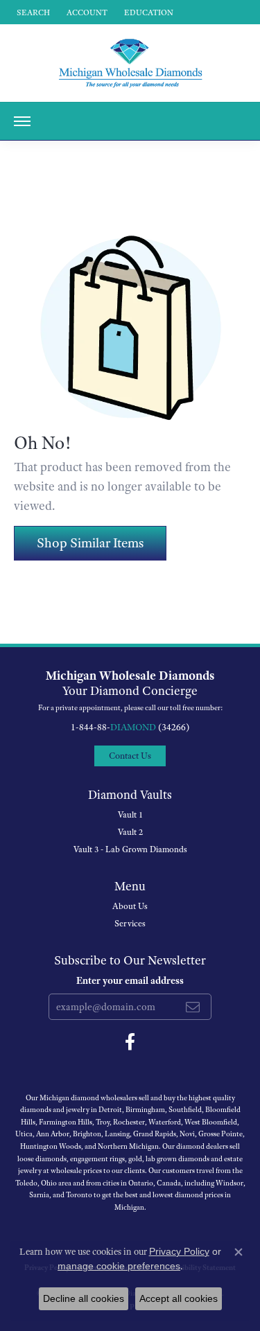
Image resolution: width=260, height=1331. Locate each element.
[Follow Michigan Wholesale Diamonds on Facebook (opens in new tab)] (130, 1042)
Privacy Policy (179, 1251)
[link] (147, 12)
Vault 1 (130, 814)
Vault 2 (130, 832)
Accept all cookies (178, 1298)
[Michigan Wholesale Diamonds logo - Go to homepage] (130, 63)
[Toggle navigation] (22, 121)
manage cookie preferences (119, 1265)
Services (130, 923)
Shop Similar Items (90, 543)
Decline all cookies (83, 1298)
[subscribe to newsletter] (193, 1006)
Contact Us (130, 755)
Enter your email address (130, 980)
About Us (130, 906)
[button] (32, 12)
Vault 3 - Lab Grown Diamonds (130, 849)
